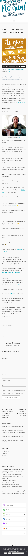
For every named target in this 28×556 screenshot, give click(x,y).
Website (4, 385)
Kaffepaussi (4, 453)
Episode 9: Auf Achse (11, 480)
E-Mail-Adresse (6, 380)
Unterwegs (4, 460)
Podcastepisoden (6, 458)
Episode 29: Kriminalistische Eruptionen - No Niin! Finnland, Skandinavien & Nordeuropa (15, 343)
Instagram (19, 249)
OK (5, 553)
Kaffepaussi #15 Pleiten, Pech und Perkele (11, 474)
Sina (10, 34)
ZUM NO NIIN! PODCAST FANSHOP (11, 272)
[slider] (23, 66)
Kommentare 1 (14, 34)
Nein (9, 553)
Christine (20, 284)
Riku (18, 137)
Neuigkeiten (5, 455)
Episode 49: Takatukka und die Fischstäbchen (12, 430)
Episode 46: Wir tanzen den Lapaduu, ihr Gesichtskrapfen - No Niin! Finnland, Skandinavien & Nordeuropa (11, 484)
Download (20, 69)
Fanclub (14, 205)
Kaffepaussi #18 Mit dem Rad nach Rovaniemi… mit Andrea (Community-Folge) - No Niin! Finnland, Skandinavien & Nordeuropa (13, 471)
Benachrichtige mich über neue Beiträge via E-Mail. (13, 393)
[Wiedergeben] (4, 66)
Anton (3, 480)
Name (4, 375)
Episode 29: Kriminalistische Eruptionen (21, 412)
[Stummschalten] (19, 66)
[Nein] (26, 551)
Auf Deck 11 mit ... (9, 325)
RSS (10, 71)
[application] (14, 66)
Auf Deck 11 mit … (6, 451)
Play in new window (12, 69)
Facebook (4, 251)
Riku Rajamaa (21, 102)
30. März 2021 (4, 34)
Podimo (11, 293)
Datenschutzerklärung (18, 553)
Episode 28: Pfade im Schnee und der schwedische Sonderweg (7, 413)
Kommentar (5, 358)
